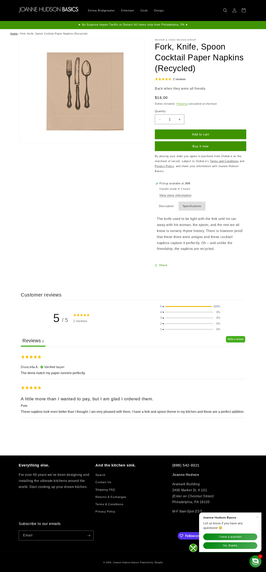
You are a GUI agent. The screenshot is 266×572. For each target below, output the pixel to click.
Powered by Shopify (151, 562)
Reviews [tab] (33, 340)
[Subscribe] (88, 535)
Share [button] (163, 265)
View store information (175, 195)
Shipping (182, 103)
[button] (225, 10)
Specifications (192, 206)
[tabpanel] (133, 384)
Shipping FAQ (105, 489)
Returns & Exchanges (110, 497)
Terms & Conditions (109, 504)
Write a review (236, 339)
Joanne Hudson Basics (126, 562)
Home (14, 33)
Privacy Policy (105, 511)
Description (166, 206)
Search (100, 474)
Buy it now (200, 146)
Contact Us (103, 482)
